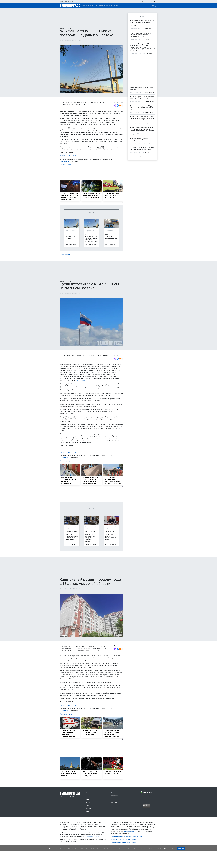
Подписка (89, 808)
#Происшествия (149, 92)
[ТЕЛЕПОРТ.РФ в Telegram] (145, 1)
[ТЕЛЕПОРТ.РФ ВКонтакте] (147, 1)
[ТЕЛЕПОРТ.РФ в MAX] (142, 1)
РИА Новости (80, 380)
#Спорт (147, 152)
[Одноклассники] (120, 105)
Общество (64, 164)
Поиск (87, 811)
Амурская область (104, 5)
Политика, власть (66, 461)
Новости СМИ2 (65, 254)
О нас (87, 805)
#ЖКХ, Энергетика (70, 244)
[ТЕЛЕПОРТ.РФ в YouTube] (157, 1)
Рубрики (93, 5)
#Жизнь (147, 39)
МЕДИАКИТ (114, 802)
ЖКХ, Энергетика (66, 714)
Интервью (89, 796)
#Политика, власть (70, 544)
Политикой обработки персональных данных (163, 848)
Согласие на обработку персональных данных (124, 842)
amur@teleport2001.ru (93, 836)
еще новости (142, 156)
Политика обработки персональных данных (123, 839)
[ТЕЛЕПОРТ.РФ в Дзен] (151, 1)
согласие (58, 848)
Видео (87, 799)
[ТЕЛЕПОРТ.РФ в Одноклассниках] (149, 1)
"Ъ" (76, 111)
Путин (76, 461)
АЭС (70, 164)
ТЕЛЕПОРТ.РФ (64, 161)
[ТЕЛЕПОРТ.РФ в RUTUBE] (154, 1)
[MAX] (115, 105)
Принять (181, 848)
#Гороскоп (149, 53)
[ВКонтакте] (118, 105)
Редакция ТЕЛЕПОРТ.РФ (68, 156)
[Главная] (70, 5)
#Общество (148, 28)
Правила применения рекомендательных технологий (126, 836)
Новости (85, 5)
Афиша (115, 5)
